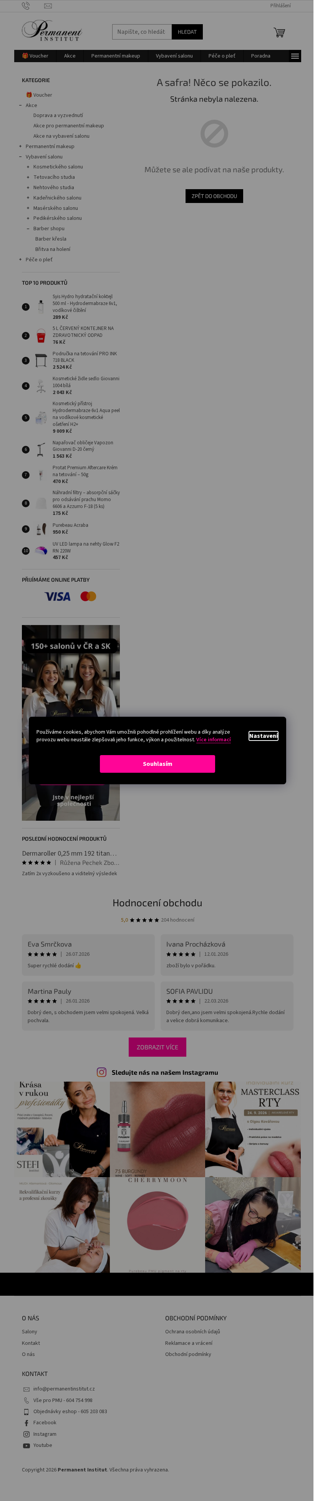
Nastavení (263, 736)
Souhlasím (157, 764)
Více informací (213, 740)
